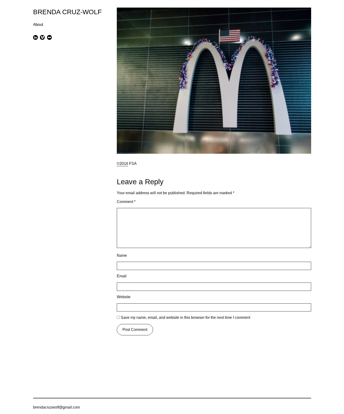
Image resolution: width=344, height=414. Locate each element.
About (38, 24)
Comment (126, 202)
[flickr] (49, 37)
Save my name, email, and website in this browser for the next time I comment (185, 317)
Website (124, 297)
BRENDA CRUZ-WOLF (67, 12)
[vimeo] (42, 37)
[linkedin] (35, 37)
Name (122, 255)
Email (121, 276)
